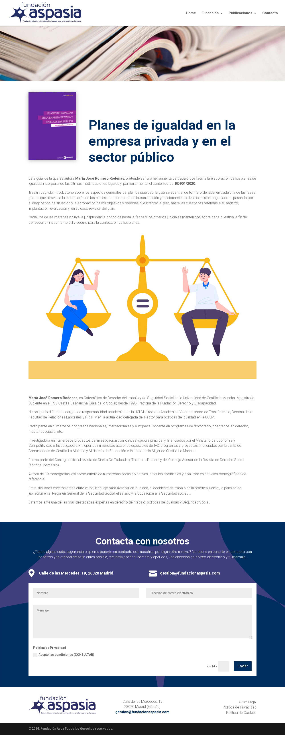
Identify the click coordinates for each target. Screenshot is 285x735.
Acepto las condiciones (66, 654)
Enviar (243, 666)
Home (191, 13)
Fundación (210, 13)
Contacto (270, 13)
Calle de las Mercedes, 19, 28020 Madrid (76, 573)
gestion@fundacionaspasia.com (190, 573)
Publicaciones (240, 13)
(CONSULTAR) (84, 654)
